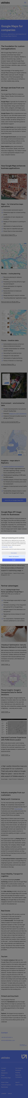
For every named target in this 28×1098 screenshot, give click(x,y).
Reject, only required (14, 556)
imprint (10, 546)
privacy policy (5, 546)
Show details (14, 553)
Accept (13, 560)
